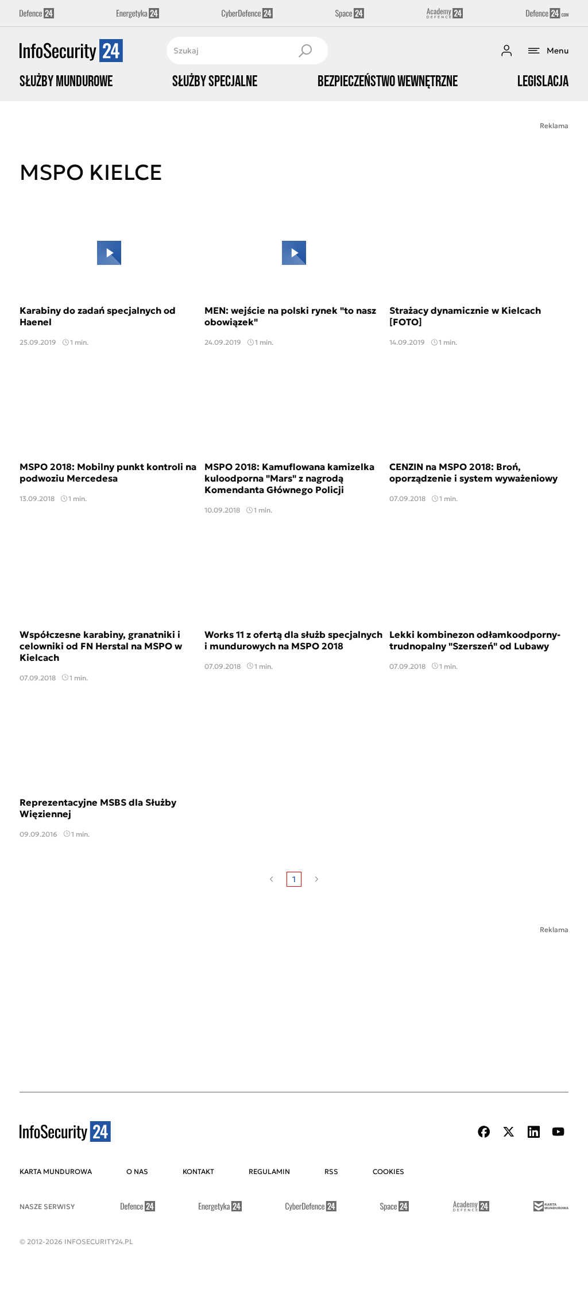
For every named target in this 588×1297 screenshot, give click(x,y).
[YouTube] (558, 1131)
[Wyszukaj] (305, 50)
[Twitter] (508, 1131)
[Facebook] (484, 1131)
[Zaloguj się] (506, 50)
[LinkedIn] (533, 1131)
